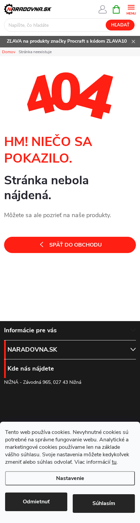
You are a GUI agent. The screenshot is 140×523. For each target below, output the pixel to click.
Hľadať (120, 25)
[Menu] (131, 9)
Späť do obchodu (75, 245)
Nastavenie (70, 478)
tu (114, 462)
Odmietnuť (36, 501)
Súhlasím (103, 503)
